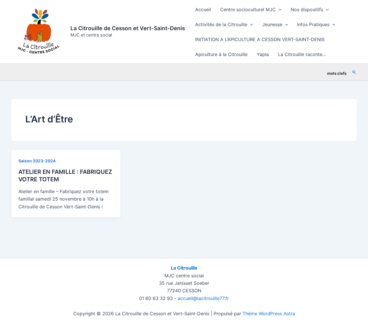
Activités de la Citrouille (221, 24)
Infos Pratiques (313, 24)
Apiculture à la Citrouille (221, 54)
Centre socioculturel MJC (248, 9)
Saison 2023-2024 (36, 160)
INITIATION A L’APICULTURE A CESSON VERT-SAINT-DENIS (260, 39)
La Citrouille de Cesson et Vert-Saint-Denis (127, 28)
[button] (278, 9)
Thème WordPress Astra (269, 313)
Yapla (263, 54)
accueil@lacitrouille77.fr (203, 298)
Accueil (203, 9)
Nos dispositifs (307, 9)
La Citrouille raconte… (302, 54)
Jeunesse (272, 24)
